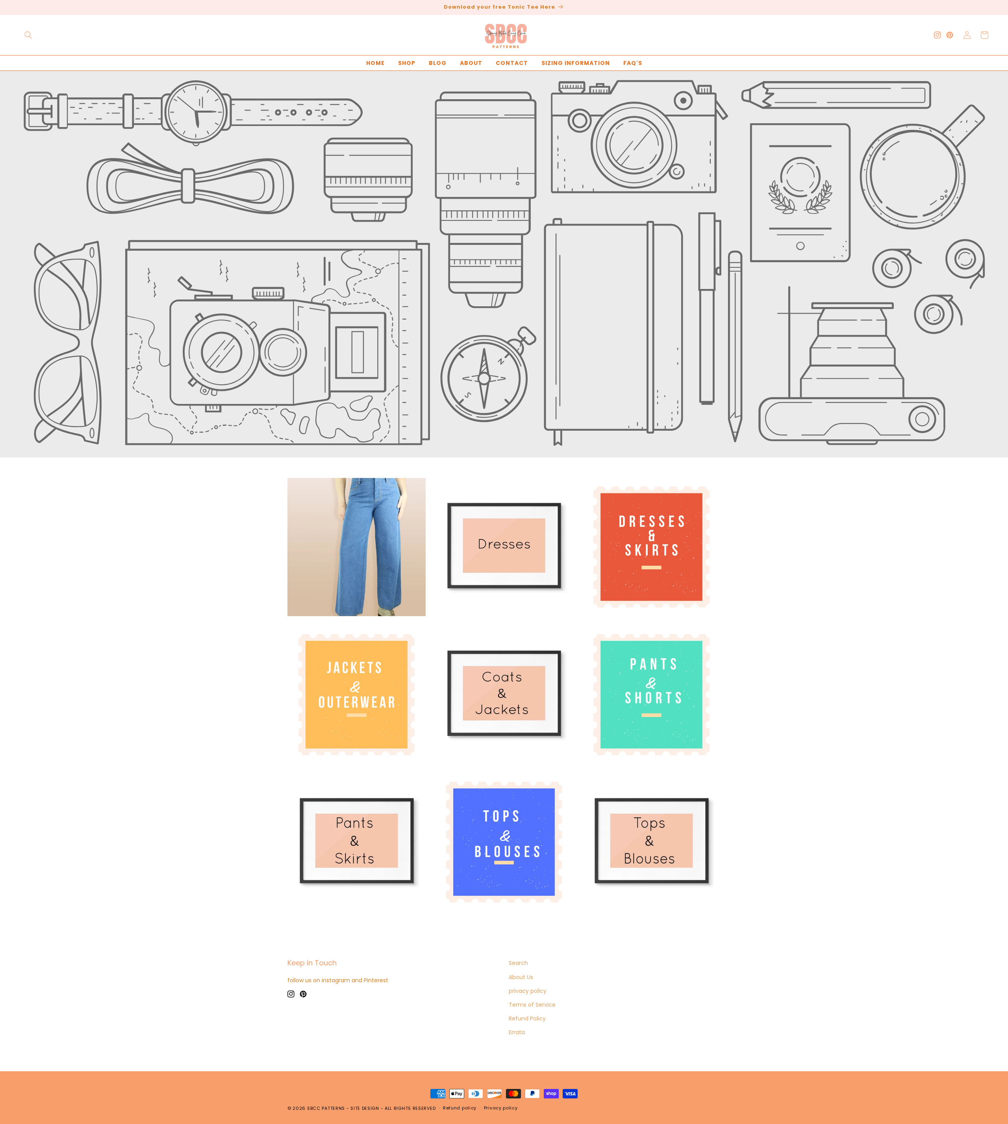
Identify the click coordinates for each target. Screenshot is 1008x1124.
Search (518, 963)
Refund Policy (527, 1018)
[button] (28, 35)
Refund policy (459, 1108)
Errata (517, 1032)
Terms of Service (532, 1005)
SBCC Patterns (326, 1108)
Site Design (364, 1108)
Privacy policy (501, 1108)
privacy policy (528, 991)
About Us (521, 977)
